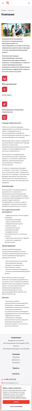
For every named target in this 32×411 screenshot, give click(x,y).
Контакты (16, 374)
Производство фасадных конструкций (16, 349)
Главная (3, 10)
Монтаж (16, 346)
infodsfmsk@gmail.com (11, 383)
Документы (16, 360)
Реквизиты (16, 362)
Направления (16, 337)
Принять (16, 402)
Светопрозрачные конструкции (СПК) (16, 343)
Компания (16, 354)
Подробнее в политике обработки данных (14, 397)
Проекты (16, 368)
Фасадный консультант (16, 340)
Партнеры (16, 357)
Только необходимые (16, 406)
